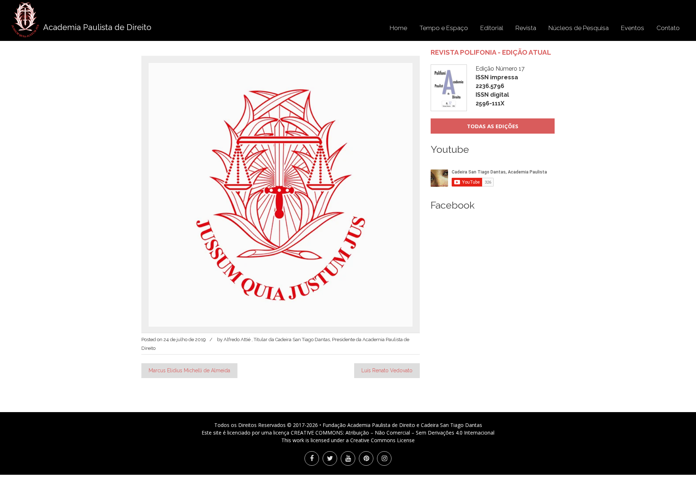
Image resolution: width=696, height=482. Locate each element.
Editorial (491, 28)
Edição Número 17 (500, 86)
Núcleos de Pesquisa (578, 28)
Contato (668, 28)
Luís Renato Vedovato (387, 370)
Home (398, 28)
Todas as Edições (492, 126)
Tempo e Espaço (443, 28)
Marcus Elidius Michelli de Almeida (189, 370)
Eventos (632, 28)
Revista (525, 28)
